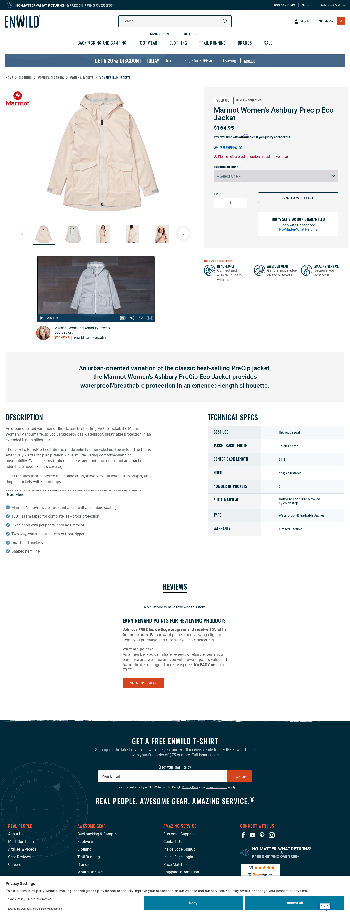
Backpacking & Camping (98, 834)
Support (308, 5)
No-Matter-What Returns (298, 229)
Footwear (85, 841)
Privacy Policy (191, 787)
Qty (216, 194)
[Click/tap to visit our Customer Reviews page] (260, 870)
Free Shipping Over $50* (92, 5)
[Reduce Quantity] (219, 203)
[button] (43, 234)
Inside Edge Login (178, 856)
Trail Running (88, 856)
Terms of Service (216, 787)
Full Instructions (205, 755)
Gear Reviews (19, 856)
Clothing (84, 849)
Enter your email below (175, 767)
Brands (83, 864)
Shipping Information (181, 872)
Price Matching (176, 864)
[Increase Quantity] (241, 203)
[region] (175, 646)
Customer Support (178, 834)
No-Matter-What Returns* (40, 5)
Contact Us (172, 841)
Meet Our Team (21, 841)
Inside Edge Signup (179, 849)
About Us (15, 834)
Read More (15, 494)
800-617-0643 (284, 5)
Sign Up (239, 776)
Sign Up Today (143, 683)
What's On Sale (90, 872)
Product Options (226, 167)
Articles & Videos (333, 5)
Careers (14, 864)
